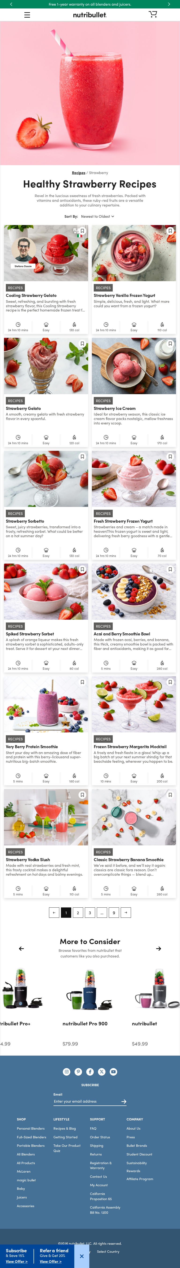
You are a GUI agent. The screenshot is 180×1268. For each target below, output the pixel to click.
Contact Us (98, 1176)
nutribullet (144, 1023)
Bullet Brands (137, 1145)
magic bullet (26, 1180)
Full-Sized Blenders (31, 1137)
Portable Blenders (31, 1145)
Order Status (100, 1137)
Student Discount (139, 1154)
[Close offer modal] (81, 1256)
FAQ (93, 1128)
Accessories (25, 1205)
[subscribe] (124, 1101)
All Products (26, 1162)
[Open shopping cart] (153, 14)
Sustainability (137, 1162)
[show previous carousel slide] (21, 948)
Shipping (96, 1145)
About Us (133, 1128)
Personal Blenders (31, 1128)
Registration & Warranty (101, 1165)
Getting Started (65, 1137)
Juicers (22, 1197)
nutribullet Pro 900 (85, 1023)
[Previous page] (54, 912)
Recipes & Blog (64, 1128)
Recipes (78, 172)
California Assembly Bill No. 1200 (105, 1210)
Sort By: (71, 216)
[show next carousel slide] (158, 948)
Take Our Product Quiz (67, 1148)
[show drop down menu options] (27, 16)
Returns (96, 1154)
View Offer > (17, 1261)
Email (57, 1094)
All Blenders (26, 1154)
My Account (99, 1184)
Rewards (133, 1170)
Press (131, 1137)
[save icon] (82, 231)
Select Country (108, 1251)
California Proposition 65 (101, 1196)
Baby (21, 1188)
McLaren (23, 1171)
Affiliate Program (140, 1178)
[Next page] (126, 912)
